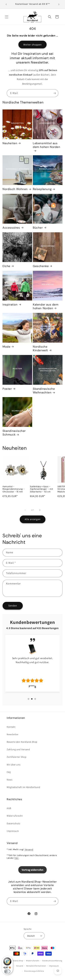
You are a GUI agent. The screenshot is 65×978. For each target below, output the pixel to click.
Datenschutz (13, 823)
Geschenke (41, 266)
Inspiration (10, 304)
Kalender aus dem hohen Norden (45, 306)
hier (16, 858)
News (9, 779)
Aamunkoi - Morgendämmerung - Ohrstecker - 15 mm (13, 489)
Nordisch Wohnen (15, 189)
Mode (6, 346)
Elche (6, 266)
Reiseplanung (42, 189)
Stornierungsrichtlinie (34, 971)
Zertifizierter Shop (16, 756)
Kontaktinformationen (36, 966)
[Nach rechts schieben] (40, 510)
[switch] (7, 971)
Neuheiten (9, 143)
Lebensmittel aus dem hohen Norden (46, 145)
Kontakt (11, 726)
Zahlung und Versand (18, 749)
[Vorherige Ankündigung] (6, 4)
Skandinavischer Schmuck (14, 432)
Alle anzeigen (32, 519)
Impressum (13, 830)
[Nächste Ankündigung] (58, 4)
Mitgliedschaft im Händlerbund (23, 787)
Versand (29, 849)
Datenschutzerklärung (52, 960)
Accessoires (11, 227)
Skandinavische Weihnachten (44, 390)
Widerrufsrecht (15, 815)
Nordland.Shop (16, 960)
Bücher (38, 227)
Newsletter (12, 734)
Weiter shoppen (32, 44)
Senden (12, 605)
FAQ (9, 772)
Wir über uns (13, 764)
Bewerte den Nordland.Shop (22, 741)
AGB (9, 808)
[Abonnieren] (54, 93)
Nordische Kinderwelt (40, 348)
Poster (7, 389)
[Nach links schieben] (25, 510)
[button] (6, 17)
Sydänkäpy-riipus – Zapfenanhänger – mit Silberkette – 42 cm (41, 489)
